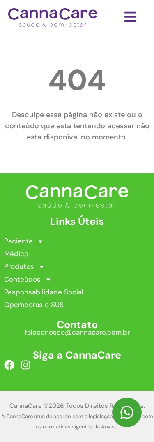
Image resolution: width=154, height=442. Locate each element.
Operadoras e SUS (34, 304)
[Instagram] (26, 365)
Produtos (19, 266)
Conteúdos (22, 279)
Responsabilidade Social (43, 291)
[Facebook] (9, 365)
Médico (16, 253)
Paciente (18, 240)
